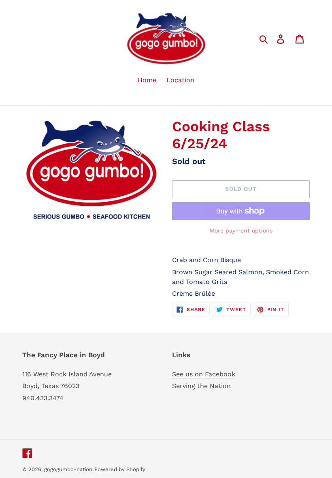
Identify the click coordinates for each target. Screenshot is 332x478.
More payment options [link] (241, 230)
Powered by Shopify (119, 469)
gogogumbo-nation (68, 469)
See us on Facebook (203, 374)
